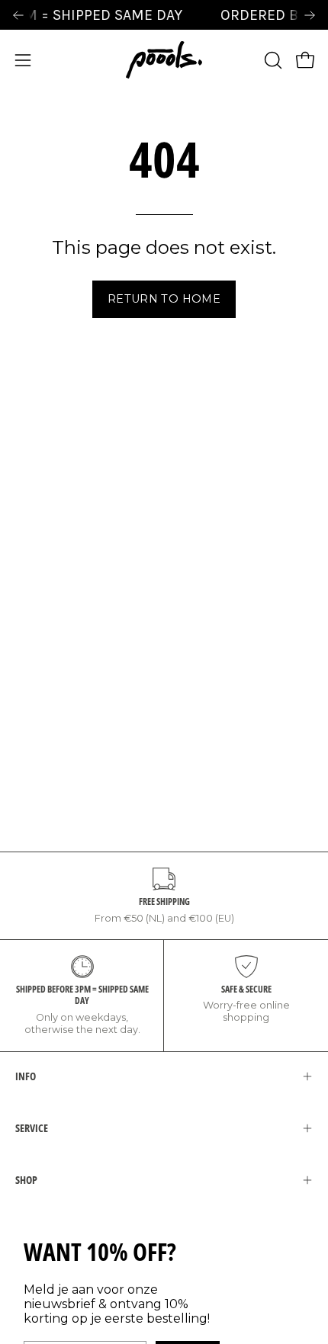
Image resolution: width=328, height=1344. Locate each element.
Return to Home (164, 299)
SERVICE (31, 1128)
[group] (164, 15)
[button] (271, 60)
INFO (25, 1076)
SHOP (26, 1179)
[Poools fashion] (164, 60)
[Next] (310, 15)
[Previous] (18, 15)
